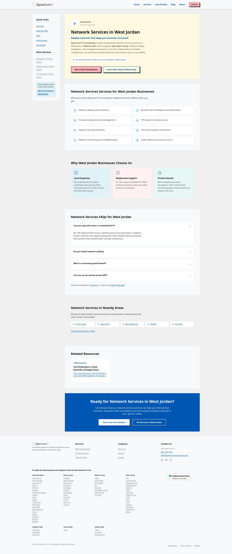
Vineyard (129, 505)
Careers (121, 453)
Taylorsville (36, 507)
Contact (194, 4)
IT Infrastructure (82, 453)
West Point (67, 502)
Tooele (97, 530)
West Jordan (36, 505)
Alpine (128, 490)
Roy (96, 485)
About (182, 4)
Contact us (94, 285)
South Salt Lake (37, 481)
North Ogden (99, 483)
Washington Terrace (101, 490)
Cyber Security (81, 457)
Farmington (67, 488)
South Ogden (99, 481)
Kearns (34, 512)
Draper (34, 500)
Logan (65, 530)
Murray (34, 485)
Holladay (35, 490)
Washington (36, 532)
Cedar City (35, 535)
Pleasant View (99, 493)
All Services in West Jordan (149, 422)
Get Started (40, 45)
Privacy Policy (172, 546)
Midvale (35, 495)
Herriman (35, 517)
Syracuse (66, 505)
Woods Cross (67, 483)
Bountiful (66, 478)
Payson (128, 512)
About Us (122, 449)
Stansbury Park (100, 535)
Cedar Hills (129, 493)
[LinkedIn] (162, 460)
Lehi (127, 478)
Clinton (65, 500)
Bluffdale (35, 522)
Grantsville (98, 532)
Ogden (97, 478)
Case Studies (161, 4)
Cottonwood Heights (39, 493)
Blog (173, 4)
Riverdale (98, 488)
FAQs (38, 36)
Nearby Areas (41, 40)
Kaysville (66, 490)
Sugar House (36, 483)
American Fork (131, 481)
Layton (65, 495)
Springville (129, 507)
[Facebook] (171, 460)
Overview (40, 26)
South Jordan (36, 502)
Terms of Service (185, 546)
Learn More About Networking (121, 69)
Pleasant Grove (131, 495)
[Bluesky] (166, 460)
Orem (128, 500)
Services (147, 4)
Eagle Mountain (131, 485)
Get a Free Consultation (86, 69)
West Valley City (37, 510)
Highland (129, 488)
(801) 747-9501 (167, 452)
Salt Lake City (36, 478)
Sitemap (197, 546)
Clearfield (66, 497)
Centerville (67, 485)
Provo (128, 502)
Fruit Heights (67, 493)
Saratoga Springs (131, 483)
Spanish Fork (130, 510)
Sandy (34, 497)
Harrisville (98, 495)
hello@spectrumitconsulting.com (174, 455)
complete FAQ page (117, 285)
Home (137, 4)
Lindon (128, 497)
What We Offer (42, 31)
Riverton (35, 519)
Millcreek (35, 488)
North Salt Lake (68, 481)
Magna (34, 514)
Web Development (82, 449)
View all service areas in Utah (83, 331)
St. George (35, 530)
